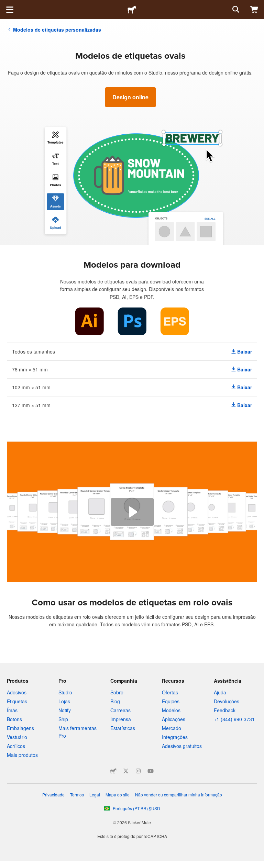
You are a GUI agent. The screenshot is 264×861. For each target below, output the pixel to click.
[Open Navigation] (9, 9)
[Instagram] (138, 771)
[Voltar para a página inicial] (132, 9)
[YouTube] (150, 771)
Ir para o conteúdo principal (5, 5)
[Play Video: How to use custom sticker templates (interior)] (132, 512)
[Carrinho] (254, 9)
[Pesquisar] (235, 9)
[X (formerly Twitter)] (126, 771)
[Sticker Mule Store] (113, 771)
